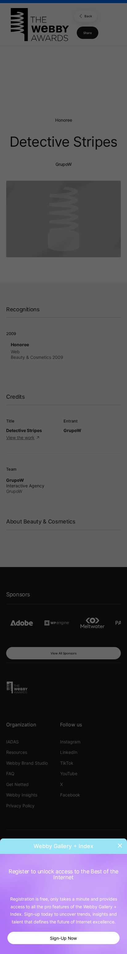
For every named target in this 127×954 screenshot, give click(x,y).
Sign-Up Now (63, 938)
